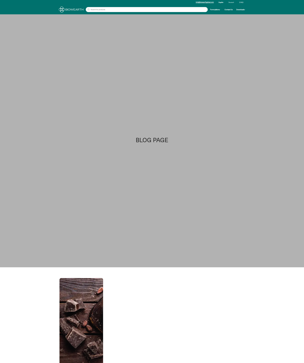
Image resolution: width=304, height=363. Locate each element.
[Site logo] (70, 9)
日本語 (241, 2)
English (221, 2)
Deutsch (231, 2)
